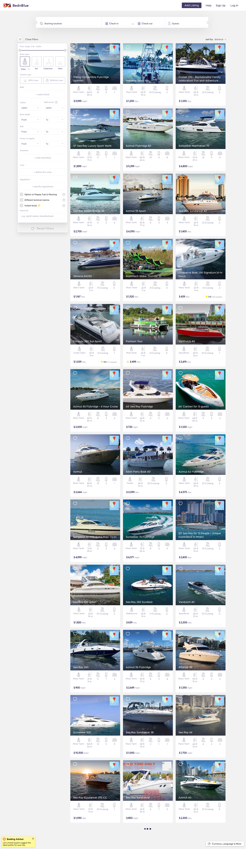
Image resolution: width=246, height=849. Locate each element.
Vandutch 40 (187, 602)
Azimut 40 (185, 797)
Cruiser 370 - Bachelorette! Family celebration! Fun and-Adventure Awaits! (200, 80)
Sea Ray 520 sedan (85, 602)
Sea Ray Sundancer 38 (140, 732)
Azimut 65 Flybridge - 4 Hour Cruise (95, 406)
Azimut (77, 471)
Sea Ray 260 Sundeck (139, 602)
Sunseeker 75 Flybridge (140, 536)
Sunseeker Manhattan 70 (194, 145)
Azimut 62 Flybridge (191, 471)
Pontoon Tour (134, 341)
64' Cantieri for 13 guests (194, 406)
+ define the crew (43, 172)
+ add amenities (42, 157)
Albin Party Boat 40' (138, 471)
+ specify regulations (42, 186)
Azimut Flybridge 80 (138, 145)
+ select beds (42, 94)
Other (60, 69)
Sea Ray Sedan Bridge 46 (88, 211)
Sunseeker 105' (82, 732)
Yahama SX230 (82, 276)
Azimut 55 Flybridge (138, 667)
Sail (36, 69)
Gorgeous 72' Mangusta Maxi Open (95, 536)
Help (209, 5)
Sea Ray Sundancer (138, 797)
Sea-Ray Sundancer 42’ (193, 211)
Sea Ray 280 (81, 667)
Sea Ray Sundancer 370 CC (90, 797)
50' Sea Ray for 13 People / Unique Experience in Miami (200, 535)
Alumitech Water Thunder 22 (143, 276)
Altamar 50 (185, 667)
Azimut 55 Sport (136, 211)
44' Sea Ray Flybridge (139, 406)
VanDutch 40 (187, 341)
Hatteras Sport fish (137, 80)
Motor (23, 69)
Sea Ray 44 (185, 732)
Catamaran (48, 69)
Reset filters (45, 228)
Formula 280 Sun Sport (87, 341)
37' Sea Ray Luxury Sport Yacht (92, 145)
